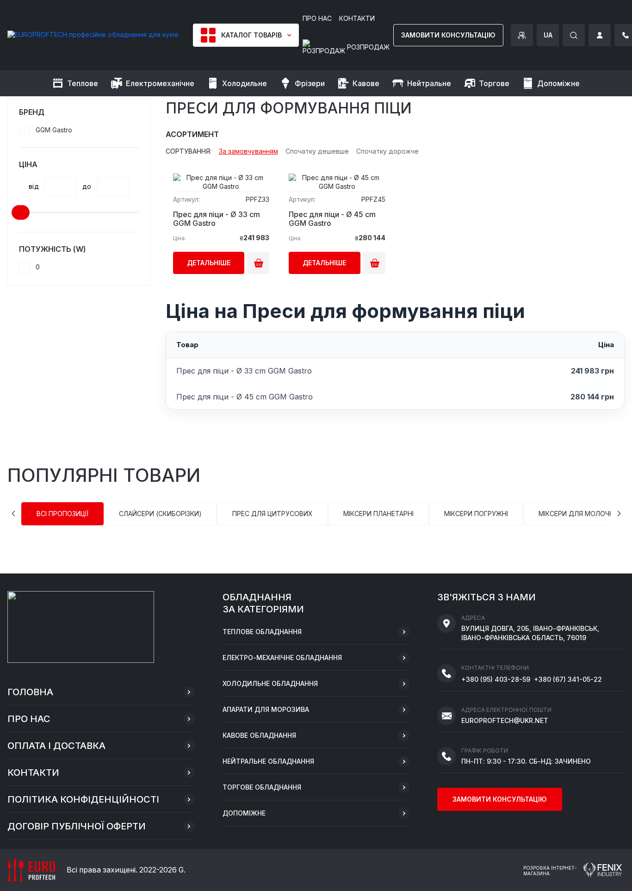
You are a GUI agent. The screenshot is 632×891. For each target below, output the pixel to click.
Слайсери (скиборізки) (160, 513)
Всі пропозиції (62, 513)
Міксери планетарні (378, 513)
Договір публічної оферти (76, 826)
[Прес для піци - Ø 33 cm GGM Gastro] (221, 179)
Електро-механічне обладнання (282, 657)
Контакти (33, 772)
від (34, 186)
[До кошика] (258, 263)
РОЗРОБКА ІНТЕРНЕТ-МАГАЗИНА (550, 870)
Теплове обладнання (262, 632)
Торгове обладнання (262, 787)
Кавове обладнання (259, 735)
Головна (30, 692)
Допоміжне (244, 813)
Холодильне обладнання (270, 683)
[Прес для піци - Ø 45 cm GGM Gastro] (337, 179)
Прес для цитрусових (272, 513)
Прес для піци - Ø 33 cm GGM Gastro (216, 219)
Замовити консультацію (448, 35)
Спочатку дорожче (387, 151)
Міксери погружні (476, 513)
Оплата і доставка (56, 745)
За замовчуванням (248, 151)
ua (548, 35)
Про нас (28, 718)
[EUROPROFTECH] (92, 34)
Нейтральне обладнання (268, 761)
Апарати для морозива (266, 709)
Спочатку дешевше (317, 151)
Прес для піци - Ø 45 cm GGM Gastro (332, 219)
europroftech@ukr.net (504, 720)
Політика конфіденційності (83, 799)
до (87, 186)
